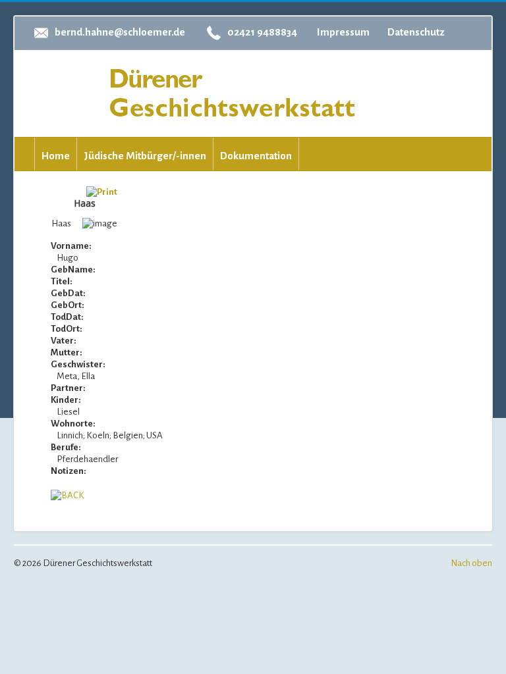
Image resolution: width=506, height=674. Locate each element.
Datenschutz (416, 32)
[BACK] (67, 495)
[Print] (101, 191)
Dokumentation (256, 155)
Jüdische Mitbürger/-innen (145, 155)
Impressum (343, 32)
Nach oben (471, 563)
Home (56, 155)
